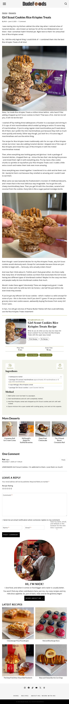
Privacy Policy (48, 701)
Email (28, 528)
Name (6, 528)
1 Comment (22, 21)
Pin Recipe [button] (44, 339)
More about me (33, 598)
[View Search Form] (65, 3)
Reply (63, 460)
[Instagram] (25, 687)
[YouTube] (36, 687)
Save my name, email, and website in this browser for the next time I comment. (58, 525)
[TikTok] (32, 687)
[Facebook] (28, 687)
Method (60, 368)
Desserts (12, 13)
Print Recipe (33, 339)
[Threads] (44, 687)
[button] (61, 377)
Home (4, 13)
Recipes (24, 695)
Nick (5, 21)
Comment (7, 495)
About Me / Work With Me (43, 695)
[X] (40, 687)
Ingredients (10, 368)
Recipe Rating (7, 486)
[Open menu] (4, 3)
